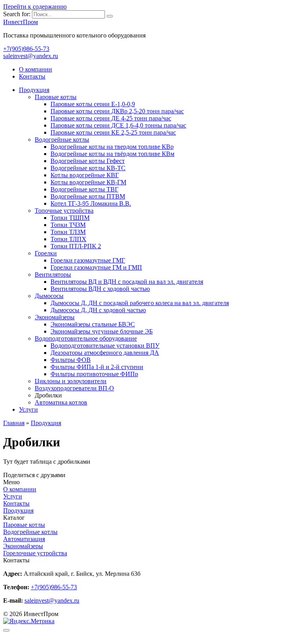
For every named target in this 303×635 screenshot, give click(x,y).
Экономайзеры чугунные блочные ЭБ (101, 331)
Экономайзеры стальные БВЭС (92, 324)
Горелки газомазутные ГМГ (87, 260)
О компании (35, 69)
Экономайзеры (55, 317)
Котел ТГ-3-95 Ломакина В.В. (90, 203)
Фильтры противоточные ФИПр (94, 374)
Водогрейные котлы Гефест (87, 160)
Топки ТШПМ (70, 217)
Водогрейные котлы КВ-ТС (87, 168)
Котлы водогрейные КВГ (84, 175)
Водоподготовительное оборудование (86, 338)
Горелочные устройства (35, 553)
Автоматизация (24, 539)
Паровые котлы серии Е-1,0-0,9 (92, 104)
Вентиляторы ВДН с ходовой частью (100, 288)
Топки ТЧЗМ (68, 224)
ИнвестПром (20, 22)
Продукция (34, 89)
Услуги (28, 409)
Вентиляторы (53, 274)
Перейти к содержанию (35, 6)
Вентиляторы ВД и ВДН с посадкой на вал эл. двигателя (126, 281)
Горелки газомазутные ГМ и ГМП (96, 267)
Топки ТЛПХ (68, 239)
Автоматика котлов (61, 402)
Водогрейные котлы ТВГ (84, 189)
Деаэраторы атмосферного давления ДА (104, 352)
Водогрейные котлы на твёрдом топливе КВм (112, 153)
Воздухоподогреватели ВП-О (74, 388)
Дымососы (49, 295)
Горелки (46, 253)
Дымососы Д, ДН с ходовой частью (98, 310)
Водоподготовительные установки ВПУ (104, 345)
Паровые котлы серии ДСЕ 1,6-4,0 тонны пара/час (118, 125)
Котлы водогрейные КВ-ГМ (88, 182)
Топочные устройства (64, 210)
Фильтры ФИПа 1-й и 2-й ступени (96, 366)
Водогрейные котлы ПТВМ (87, 196)
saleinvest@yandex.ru (30, 55)
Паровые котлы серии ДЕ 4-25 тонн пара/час (110, 118)
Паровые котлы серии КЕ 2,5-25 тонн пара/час (113, 132)
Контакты (32, 76)
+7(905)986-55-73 (26, 48)
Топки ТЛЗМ (68, 232)
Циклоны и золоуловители (71, 381)
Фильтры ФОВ (70, 359)
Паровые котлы (56, 97)
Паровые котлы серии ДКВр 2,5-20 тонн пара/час (117, 111)
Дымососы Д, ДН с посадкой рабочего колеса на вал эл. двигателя (139, 303)
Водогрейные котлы (62, 139)
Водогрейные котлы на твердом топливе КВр (112, 146)
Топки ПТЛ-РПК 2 (75, 246)
